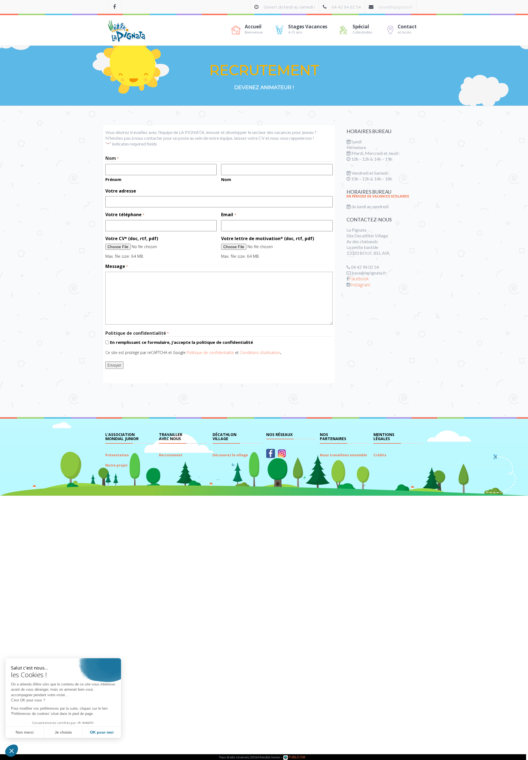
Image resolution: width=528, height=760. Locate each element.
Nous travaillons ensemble (343, 455)
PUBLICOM (296, 757)
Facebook (359, 279)
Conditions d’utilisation (260, 352)
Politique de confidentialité (210, 352)
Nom (226, 179)
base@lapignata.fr (396, 7)
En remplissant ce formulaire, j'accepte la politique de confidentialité (181, 342)
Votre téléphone (124, 215)
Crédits (379, 455)
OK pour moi (102, 732)
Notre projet (116, 465)
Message (116, 266)
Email (228, 215)
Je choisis (63, 732)
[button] (11, 750)
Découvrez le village (230, 455)
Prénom (113, 179)
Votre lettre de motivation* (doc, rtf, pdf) (267, 239)
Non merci (25, 732)
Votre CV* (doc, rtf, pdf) (131, 239)
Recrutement (170, 455)
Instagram (360, 285)
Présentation (117, 455)
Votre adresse (120, 191)
